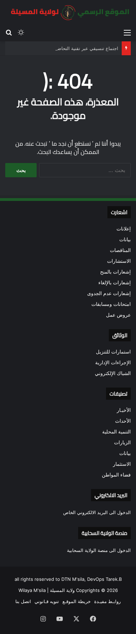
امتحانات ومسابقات (111, 304)
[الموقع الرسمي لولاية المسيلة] (68, 13)
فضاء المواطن (116, 475)
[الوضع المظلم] (20, 32)
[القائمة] (127, 32)
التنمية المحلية (116, 431)
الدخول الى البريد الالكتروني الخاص (97, 512)
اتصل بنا (23, 601)
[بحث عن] (8, 32)
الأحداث (123, 421)
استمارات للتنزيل (113, 352)
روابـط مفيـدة (107, 601)
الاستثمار (122, 464)
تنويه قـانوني (47, 601)
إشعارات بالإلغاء (114, 282)
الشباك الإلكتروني (113, 373)
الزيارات (122, 442)
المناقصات (120, 250)
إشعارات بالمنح (115, 272)
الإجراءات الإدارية (113, 362)
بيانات (125, 239)
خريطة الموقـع (76, 601)
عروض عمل (118, 315)
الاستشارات (119, 261)
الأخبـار (124, 410)
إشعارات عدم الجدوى (109, 293)
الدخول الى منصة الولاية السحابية (99, 550)
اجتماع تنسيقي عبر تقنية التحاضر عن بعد (79, 48)
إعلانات (123, 228)
